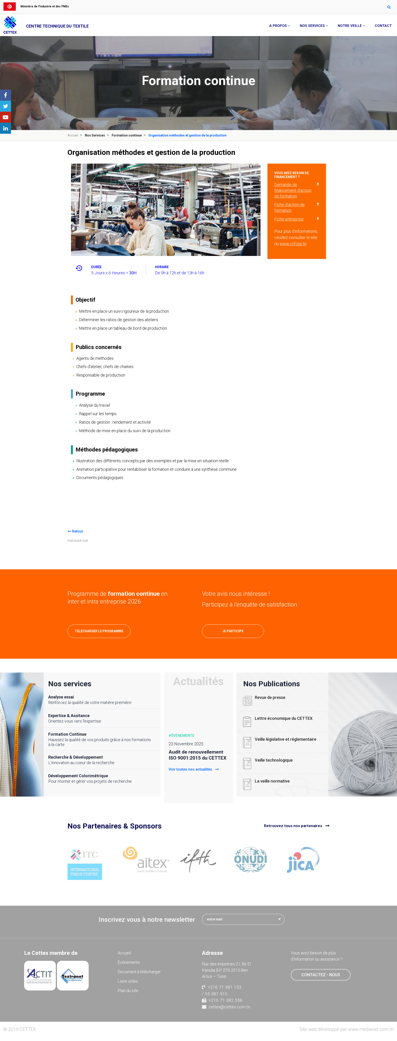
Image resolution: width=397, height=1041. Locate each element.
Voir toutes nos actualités (191, 769)
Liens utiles (128, 981)
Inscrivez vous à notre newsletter (147, 919)
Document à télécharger (139, 971)
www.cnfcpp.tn (293, 243)
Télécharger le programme (99, 631)
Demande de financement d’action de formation (292, 190)
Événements (129, 962)
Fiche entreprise (288, 219)
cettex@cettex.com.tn (229, 1007)
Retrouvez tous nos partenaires (293, 825)
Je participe (233, 631)
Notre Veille (350, 26)
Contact (383, 26)
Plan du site (128, 990)
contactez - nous (320, 974)
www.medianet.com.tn (371, 1029)
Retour (77, 531)
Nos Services (312, 26)
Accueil (73, 135)
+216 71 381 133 (224, 987)
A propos (278, 26)
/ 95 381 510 (214, 993)
